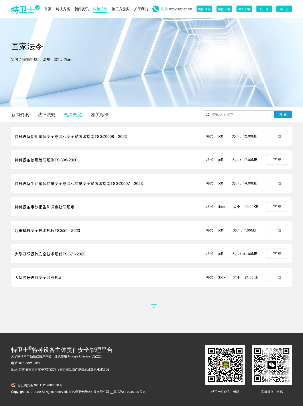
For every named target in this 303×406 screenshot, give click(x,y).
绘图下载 (224, 9)
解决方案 (63, 8)
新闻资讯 (82, 8)
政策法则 (100, 8)
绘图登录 (204, 9)
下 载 (277, 136)
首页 (47, 8)
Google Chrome (79, 356)
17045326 (132, 391)
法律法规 (46, 114)
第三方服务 (121, 8)
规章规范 (73, 114)
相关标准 (100, 114)
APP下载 (244, 9)
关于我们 (141, 8)
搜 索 (283, 114)
